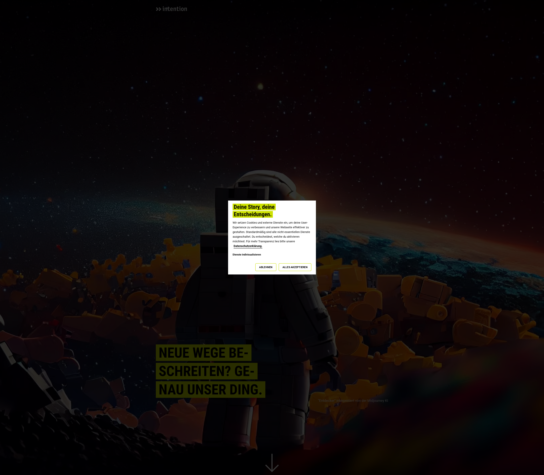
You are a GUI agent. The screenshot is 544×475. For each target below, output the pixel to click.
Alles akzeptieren (295, 267)
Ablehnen (265, 267)
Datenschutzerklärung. (248, 246)
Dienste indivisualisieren (247, 254)
